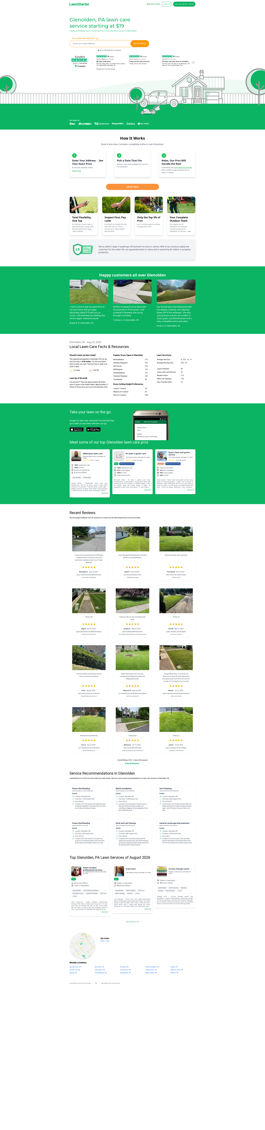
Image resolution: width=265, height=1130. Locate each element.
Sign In (167, 4)
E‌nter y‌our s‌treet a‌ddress (83, 44)
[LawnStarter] (80, 4)
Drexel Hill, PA (75, 970)
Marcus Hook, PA (177, 970)
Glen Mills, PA (100, 970)
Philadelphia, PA (101, 973)
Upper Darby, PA (151, 973)
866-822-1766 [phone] (153, 4)
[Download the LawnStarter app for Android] (93, 429)
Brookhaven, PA (75, 967)
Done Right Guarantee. (183, 167)
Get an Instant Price (184, 4)
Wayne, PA (174, 973)
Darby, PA (174, 967)
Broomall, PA (99, 967)
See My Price (132, 187)
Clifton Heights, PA (152, 967)
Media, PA (73, 973)
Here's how (76, 171)
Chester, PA (124, 967)
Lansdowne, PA (151, 970)
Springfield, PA (125, 973)
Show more (105, 493)
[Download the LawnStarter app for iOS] (77, 429)
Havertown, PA (125, 970)
